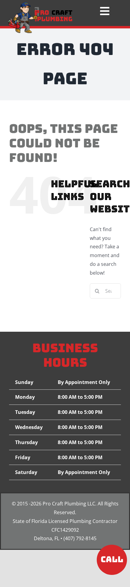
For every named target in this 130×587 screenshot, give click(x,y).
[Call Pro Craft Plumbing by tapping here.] (112, 556)
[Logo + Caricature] (40, 4)
